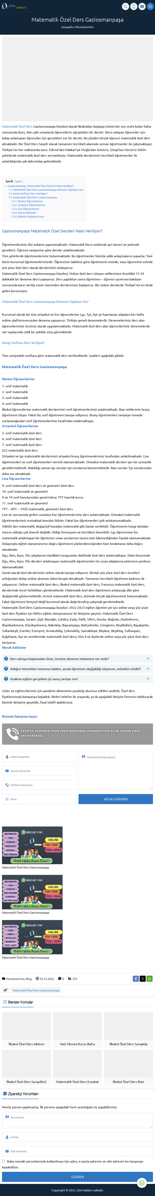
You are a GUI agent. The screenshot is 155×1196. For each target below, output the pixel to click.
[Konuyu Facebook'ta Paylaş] (136, 979)
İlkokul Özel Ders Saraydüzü (26, 1081)
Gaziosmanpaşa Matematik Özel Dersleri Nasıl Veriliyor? (52, 230)
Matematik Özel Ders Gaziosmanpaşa (36, 990)
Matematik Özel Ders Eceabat (77, 1081)
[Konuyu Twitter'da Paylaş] (143, 979)
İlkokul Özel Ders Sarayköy (129, 1044)
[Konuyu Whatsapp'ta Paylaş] (150, 979)
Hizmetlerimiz (84, 27)
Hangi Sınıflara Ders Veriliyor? (23, 342)
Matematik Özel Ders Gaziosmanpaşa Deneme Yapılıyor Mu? (45, 301)
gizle (18, 181)
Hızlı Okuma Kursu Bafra (77, 1044)
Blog (29, 979)
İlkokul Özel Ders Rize (128, 1081)
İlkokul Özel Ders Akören (26, 1044)
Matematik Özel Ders (17, 126)
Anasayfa (67, 27)
